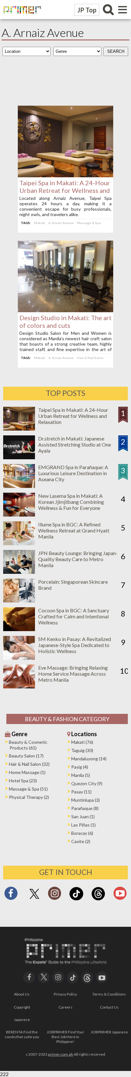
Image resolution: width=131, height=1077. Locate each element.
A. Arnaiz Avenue (61, 223)
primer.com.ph (60, 1054)
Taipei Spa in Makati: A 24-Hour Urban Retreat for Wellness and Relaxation (64, 190)
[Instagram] (55, 895)
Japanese (22, 1019)
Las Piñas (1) (83, 824)
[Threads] (98, 900)
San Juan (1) (83, 816)
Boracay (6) (82, 833)
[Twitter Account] (34, 899)
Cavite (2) (80, 841)
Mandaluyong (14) (89, 758)
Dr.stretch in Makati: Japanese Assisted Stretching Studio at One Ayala (74, 444)
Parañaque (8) (85, 808)
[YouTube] (102, 977)
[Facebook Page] (11, 895)
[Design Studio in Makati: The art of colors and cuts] (65, 310)
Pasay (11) (81, 791)
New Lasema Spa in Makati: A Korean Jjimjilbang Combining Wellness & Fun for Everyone (71, 502)
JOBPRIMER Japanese (109, 1032)
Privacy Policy (65, 994)
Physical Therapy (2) (29, 797)
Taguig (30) (82, 750)
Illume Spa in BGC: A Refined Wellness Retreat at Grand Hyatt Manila (73, 530)
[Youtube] (120, 895)
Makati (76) (82, 742)
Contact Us (109, 1007)
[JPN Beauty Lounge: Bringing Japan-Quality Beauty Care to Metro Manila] (19, 572)
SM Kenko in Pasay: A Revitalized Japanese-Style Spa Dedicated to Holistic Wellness (74, 645)
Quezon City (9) (86, 783)
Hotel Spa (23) (23, 780)
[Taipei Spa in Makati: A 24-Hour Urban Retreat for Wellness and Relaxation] (65, 175)
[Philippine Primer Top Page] (20, 18)
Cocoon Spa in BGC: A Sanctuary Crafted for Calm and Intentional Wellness (73, 616)
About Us (22, 994)
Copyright (22, 1007)
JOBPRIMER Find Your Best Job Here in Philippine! (65, 1037)
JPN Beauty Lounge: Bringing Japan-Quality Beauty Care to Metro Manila (78, 559)
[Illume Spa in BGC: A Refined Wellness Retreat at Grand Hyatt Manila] (19, 543)
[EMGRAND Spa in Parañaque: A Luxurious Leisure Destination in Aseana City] (19, 486)
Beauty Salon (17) (26, 755)
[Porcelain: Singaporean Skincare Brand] (19, 600)
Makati (39, 223)
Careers (65, 1007)
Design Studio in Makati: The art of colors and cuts (65, 321)
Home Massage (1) (27, 772)
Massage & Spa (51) (28, 789)
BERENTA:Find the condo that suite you (22, 1034)
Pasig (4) (79, 767)
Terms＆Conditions (109, 994)
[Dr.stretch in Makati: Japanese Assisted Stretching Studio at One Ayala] (19, 457)
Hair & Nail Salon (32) (29, 764)
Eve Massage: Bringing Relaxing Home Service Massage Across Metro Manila (73, 674)
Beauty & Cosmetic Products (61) (28, 744)
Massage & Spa (89, 223)
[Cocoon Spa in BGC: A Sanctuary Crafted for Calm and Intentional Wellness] (19, 629)
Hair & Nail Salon (90, 358)
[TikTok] (76, 900)
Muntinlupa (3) (85, 800)
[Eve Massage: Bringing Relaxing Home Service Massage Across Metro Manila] (19, 686)
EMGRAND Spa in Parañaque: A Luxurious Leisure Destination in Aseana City (73, 473)
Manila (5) (80, 775)
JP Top (86, 10)
